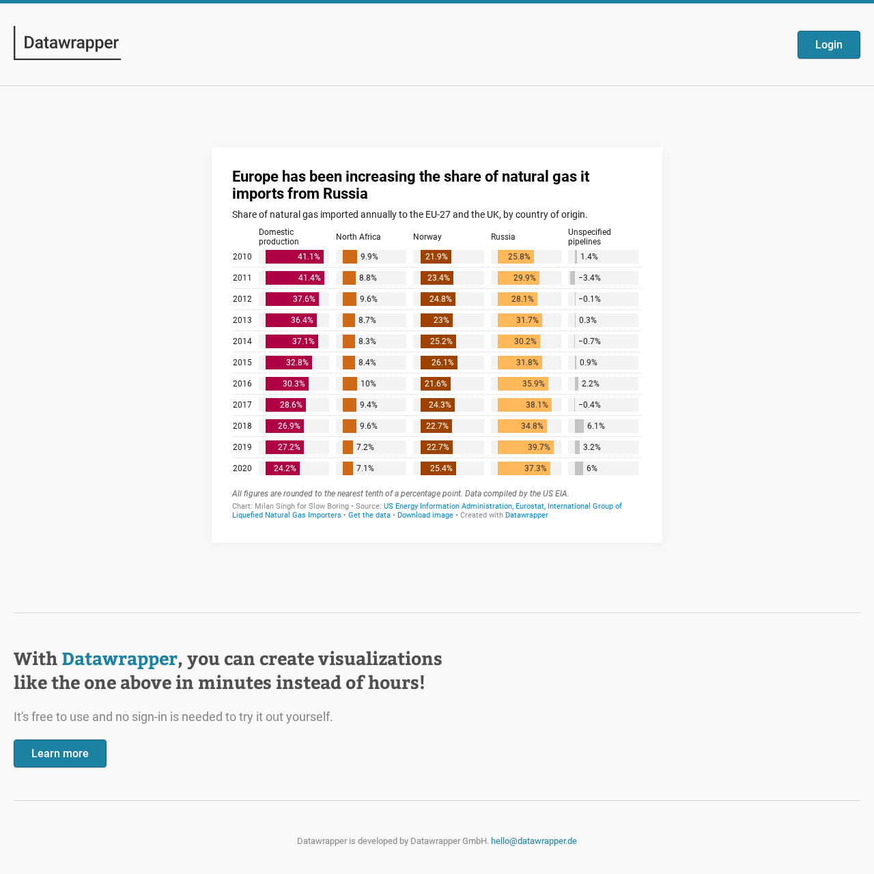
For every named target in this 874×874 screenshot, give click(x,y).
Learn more (60, 753)
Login (829, 44)
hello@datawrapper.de (534, 841)
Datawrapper (119, 658)
